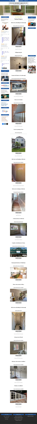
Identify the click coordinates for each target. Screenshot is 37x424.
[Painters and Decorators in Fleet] (18, 143)
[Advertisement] (32, 42)
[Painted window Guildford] (18, 396)
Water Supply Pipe (4, 104)
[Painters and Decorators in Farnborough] (18, 321)
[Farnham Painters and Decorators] (18, 113)
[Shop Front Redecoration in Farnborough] (18, 86)
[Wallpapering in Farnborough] (18, 36)
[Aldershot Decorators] (18, 202)
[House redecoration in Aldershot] (18, 229)
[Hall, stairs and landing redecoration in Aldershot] (18, 173)
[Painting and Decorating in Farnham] (18, 348)
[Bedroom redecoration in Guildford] (18, 372)
